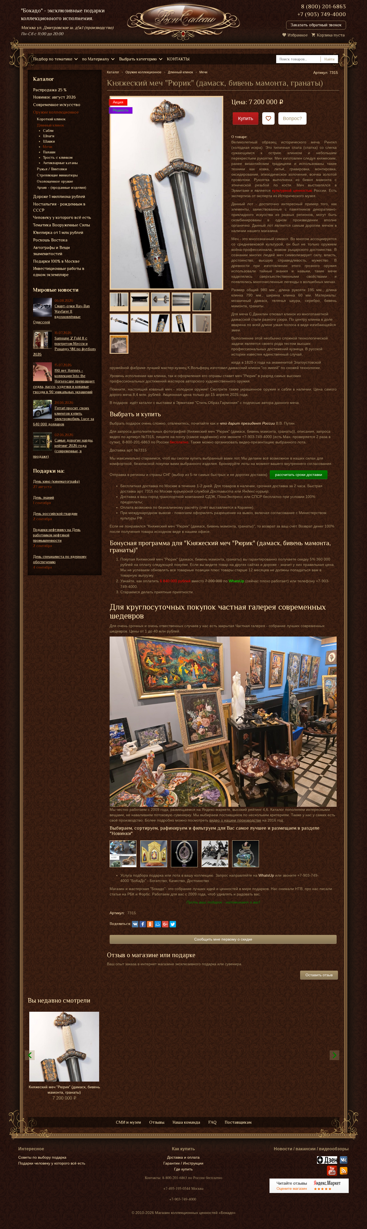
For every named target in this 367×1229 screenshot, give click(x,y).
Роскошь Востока (50, 240)
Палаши (49, 152)
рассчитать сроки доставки (298, 474)
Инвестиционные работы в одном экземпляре (58, 271)
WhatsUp (266, 875)
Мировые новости (55, 290)
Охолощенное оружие (55, 181)
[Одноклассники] (150, 924)
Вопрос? (292, 118)
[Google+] (165, 924)
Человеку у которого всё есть (62, 217)
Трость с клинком (58, 157)
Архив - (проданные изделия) (61, 187)
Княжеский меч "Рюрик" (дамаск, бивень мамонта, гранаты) (64, 1089)
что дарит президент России (247, 423)
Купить (245, 118)
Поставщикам (238, 1122)
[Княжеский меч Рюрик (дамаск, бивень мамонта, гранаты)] (166, 192)
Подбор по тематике (52, 59)
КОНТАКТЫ (178, 59)
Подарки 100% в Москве (56, 261)
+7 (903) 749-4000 (321, 14)
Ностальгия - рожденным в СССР (59, 207)
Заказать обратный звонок (316, 25)
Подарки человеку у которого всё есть (51, 1163)
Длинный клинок (50, 125)
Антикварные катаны (60, 163)
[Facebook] (142, 924)
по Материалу (95, 59)
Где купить (183, 1169)
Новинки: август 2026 (54, 97)
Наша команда (186, 1122)
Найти (329, 59)
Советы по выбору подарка (42, 1157)
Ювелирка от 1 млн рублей (58, 232)
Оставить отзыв (319, 975)
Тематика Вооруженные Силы (61, 225)
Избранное (297, 35)
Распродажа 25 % (50, 90)
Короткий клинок (51, 119)
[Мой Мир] (157, 924)
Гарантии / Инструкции (183, 1163)
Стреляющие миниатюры (57, 175)
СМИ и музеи (128, 1122)
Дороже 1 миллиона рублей (59, 196)
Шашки (49, 141)
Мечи (47, 146)
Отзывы (156, 1122)
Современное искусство (56, 104)
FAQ (212, 1122)
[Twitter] (173, 924)
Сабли (48, 130)
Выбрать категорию (138, 59)
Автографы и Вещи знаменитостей (51, 250)
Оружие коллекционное (56, 112)
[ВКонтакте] (135, 924)
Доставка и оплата (183, 1157)
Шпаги (48, 136)
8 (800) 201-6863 (323, 6)
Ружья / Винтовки (52, 169)
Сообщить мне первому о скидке (223, 939)
